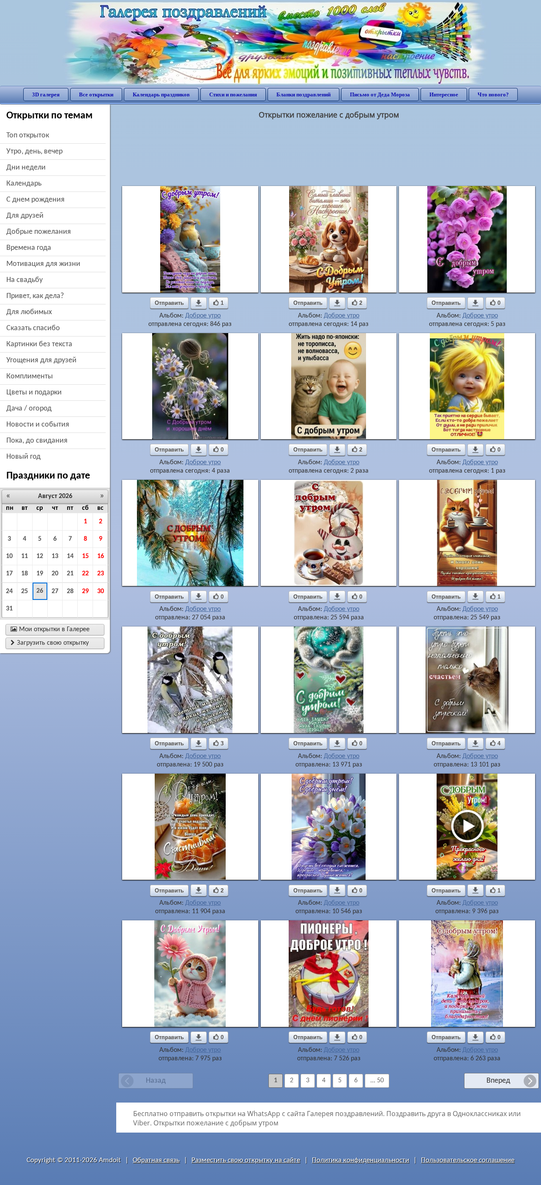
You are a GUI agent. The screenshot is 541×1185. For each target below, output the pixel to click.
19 (39, 573)
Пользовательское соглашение (467, 1160)
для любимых (29, 312)
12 (39, 556)
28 (70, 591)
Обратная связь (156, 1160)
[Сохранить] (199, 303)
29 (85, 591)
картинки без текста (39, 344)
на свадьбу (24, 280)
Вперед (498, 1081)
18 (24, 573)
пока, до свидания (37, 441)
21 (70, 573)
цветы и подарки (34, 393)
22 (85, 573)
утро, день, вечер (34, 152)
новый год (23, 457)
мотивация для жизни (43, 264)
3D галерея (46, 94)
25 (24, 591)
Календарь (23, 184)
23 (100, 573)
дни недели (26, 168)
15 (85, 556)
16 (100, 556)
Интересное (443, 94)
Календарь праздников (161, 94)
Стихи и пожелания (233, 94)
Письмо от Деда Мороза (380, 94)
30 (100, 591)
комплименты (29, 376)
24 (9, 591)
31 (9, 608)
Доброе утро (203, 315)
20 (55, 573)
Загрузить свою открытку (50, 643)
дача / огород (29, 409)
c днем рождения (35, 200)
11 (24, 556)
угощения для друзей (41, 360)
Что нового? (493, 94)
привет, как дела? (35, 296)
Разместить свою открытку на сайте (245, 1160)
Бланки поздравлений (303, 94)
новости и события (37, 425)
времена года (28, 248)
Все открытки (96, 94)
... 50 (377, 1080)
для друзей (25, 216)
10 (9, 556)
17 (9, 573)
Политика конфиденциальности (360, 1160)
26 (39, 591)
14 (70, 556)
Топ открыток (27, 135)
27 (55, 591)
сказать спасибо (33, 328)
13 (55, 556)
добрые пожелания (38, 232)
